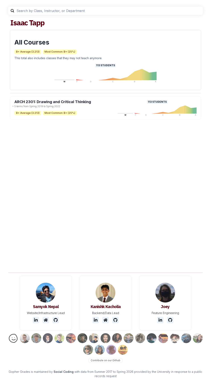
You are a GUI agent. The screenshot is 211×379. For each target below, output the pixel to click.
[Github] (55, 320)
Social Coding (64, 371)
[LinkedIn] (36, 320)
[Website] (45, 320)
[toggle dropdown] (13, 106)
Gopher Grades (19, 371)
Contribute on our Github (105, 360)
